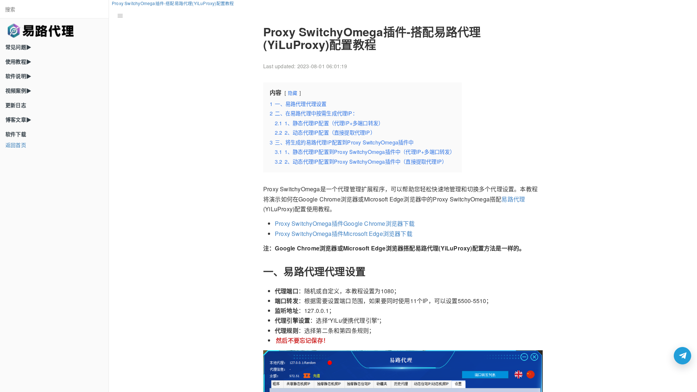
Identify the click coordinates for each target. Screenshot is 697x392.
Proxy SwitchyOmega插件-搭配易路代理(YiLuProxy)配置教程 (173, 3)
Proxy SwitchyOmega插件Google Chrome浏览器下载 (345, 223)
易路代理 (513, 199)
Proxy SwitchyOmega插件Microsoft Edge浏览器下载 (343, 233)
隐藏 (292, 92)
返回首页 (15, 144)
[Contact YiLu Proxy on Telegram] (682, 355)
